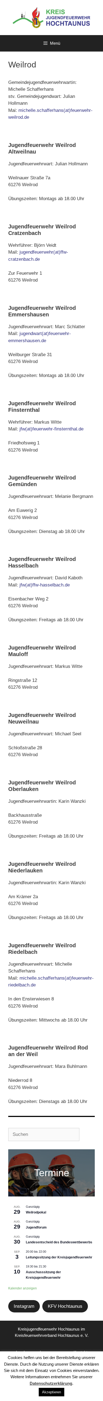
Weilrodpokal (36, 1212)
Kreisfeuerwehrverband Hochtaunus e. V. (51, 1335)
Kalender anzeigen (22, 1288)
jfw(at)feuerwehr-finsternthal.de (51, 429)
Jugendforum (36, 1227)
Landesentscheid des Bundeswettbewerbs (59, 1242)
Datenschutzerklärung (51, 1383)
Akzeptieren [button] (51, 1392)
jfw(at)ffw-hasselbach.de (45, 585)
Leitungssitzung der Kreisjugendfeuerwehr (59, 1257)
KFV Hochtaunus (65, 1306)
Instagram (24, 1306)
